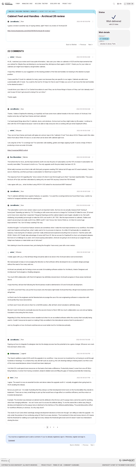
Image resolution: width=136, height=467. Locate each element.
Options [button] (93, 11)
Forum (18, 3)
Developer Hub (55, 3)
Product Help (66, 3)
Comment (11, 440)
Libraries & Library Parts (108, 44)
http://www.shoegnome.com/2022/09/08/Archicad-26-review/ (28, 31)
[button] (92, 57)
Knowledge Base (27, 3)
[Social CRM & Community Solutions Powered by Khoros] (5, 460)
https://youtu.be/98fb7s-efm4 (17, 150)
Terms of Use (57, 465)
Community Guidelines (71, 465)
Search (114, 4)
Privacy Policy (46, 465)
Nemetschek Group (128, 465)
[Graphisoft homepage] (127, 460)
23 (113, 24)
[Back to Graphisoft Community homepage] (7, 3)
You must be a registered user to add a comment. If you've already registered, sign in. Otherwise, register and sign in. (46, 437)
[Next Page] (57, 427)
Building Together (41, 3)
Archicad (105, 39)
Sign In (130, 4)
